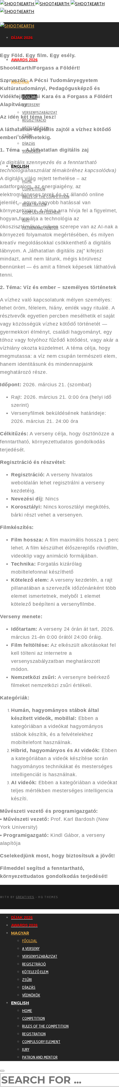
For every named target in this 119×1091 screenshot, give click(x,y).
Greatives (25, 897)
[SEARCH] (2, 1071)
